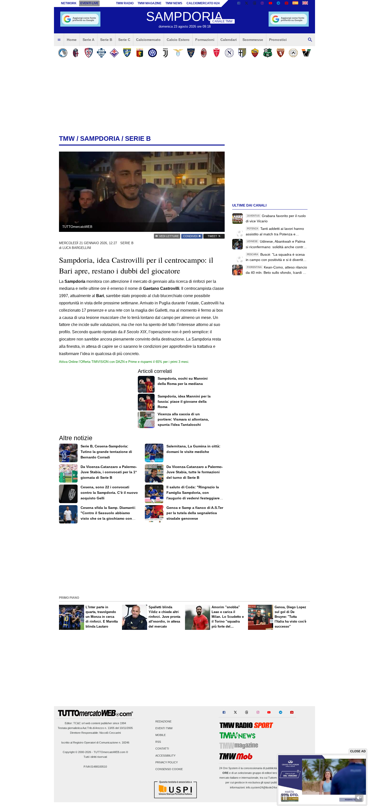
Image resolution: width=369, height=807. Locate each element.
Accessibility (165, 755)
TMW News (173, 3)
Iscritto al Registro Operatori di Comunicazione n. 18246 (95, 742)
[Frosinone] (127, 53)
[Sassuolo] (268, 53)
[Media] (286, 3)
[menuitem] (59, 40)
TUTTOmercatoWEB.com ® (111, 752)
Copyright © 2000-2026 (77, 752)
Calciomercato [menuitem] (148, 40)
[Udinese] (293, 53)
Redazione (163, 721)
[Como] (101, 53)
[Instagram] (262, 3)
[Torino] (280, 53)
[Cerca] (310, 40)
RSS (158, 742)
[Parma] (242, 53)
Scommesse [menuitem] (252, 40)
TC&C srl (79, 723)
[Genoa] (140, 53)
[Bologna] (76, 53)
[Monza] (216, 53)
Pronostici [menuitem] (278, 40)
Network (69, 3)
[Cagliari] (88, 53)
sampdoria (100, 138)
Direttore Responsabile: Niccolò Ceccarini (95, 732)
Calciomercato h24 (203, 3)
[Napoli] (229, 53)
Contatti (162, 748)
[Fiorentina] (114, 53)
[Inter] (152, 53)
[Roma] (255, 53)
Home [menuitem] (72, 40)
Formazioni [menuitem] (204, 40)
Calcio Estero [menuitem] (178, 40)
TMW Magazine (149, 3)
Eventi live (89, 3)
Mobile (160, 734)
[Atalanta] (63, 53)
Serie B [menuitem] (106, 40)
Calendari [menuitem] (228, 40)
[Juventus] (165, 53)
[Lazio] (178, 53)
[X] (246, 3)
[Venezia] (306, 53)
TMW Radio (125, 3)
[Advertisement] (184, 559)
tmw (67, 138)
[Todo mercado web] (295, 3)
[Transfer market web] (305, 3)
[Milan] (204, 53)
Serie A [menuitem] (88, 40)
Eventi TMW (163, 728)
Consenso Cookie (169, 769)
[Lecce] (191, 53)
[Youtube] (270, 3)
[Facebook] (238, 3)
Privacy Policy (166, 762)
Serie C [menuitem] (124, 40)
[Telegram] (278, 3)
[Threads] (254, 3)
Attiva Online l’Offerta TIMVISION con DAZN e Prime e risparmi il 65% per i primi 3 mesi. (124, 362)
